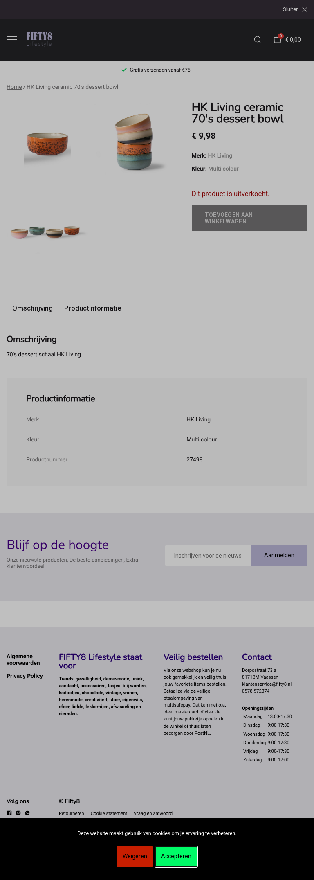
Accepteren (176, 856)
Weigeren (135, 856)
